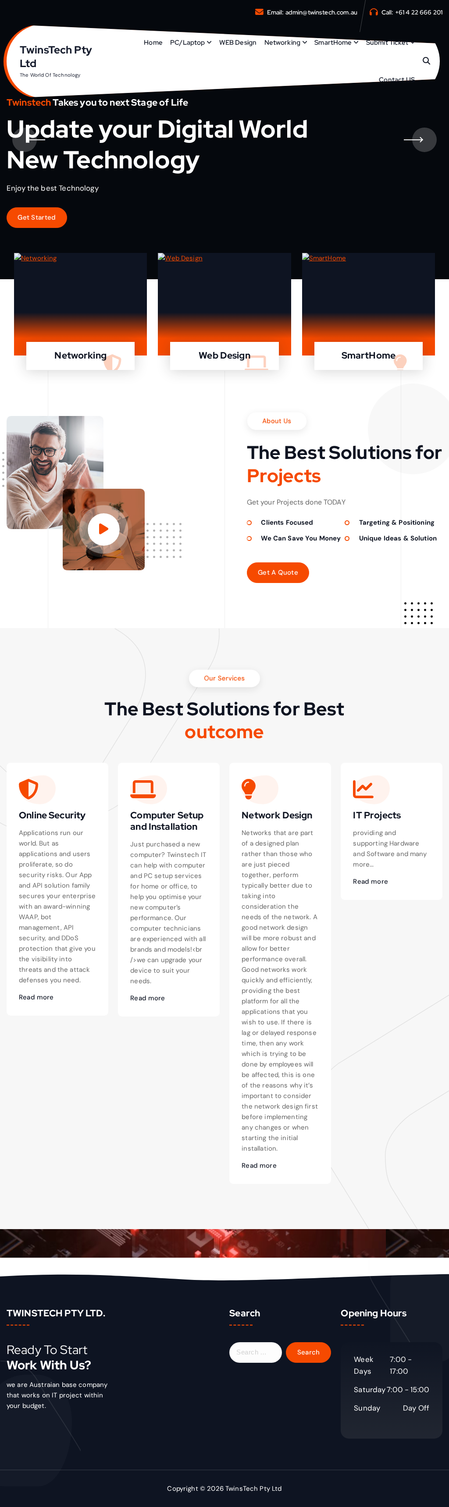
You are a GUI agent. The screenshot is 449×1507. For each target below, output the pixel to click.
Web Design (224, 355)
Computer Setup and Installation (166, 820)
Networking (282, 42)
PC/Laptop (187, 42)
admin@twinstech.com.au (321, 12)
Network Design (277, 815)
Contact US (397, 79)
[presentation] (24, 140)
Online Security (52, 815)
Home (153, 42)
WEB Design (238, 42)
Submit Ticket (387, 42)
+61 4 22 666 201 (418, 12)
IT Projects (377, 815)
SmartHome (333, 42)
